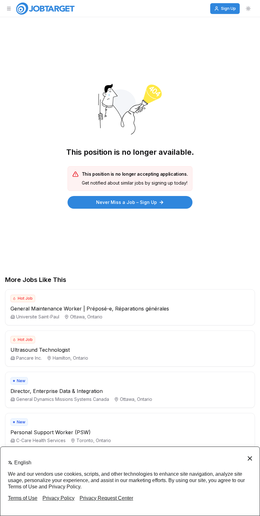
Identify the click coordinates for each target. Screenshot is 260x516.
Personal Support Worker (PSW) (50, 432)
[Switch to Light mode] (248, 8)
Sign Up (228, 8)
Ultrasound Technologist (40, 350)
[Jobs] (45, 8)
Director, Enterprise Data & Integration (56, 391)
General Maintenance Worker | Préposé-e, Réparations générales (89, 308)
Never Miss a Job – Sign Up (126, 202)
